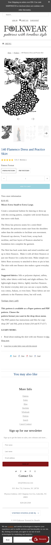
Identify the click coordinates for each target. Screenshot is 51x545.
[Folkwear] (25, 32)
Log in (14, 20)
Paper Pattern (8, 171)
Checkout (34, 20)
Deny (31, 540)
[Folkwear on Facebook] (20, 471)
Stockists (25, 408)
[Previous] (18, 118)
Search (25, 420)
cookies (10, 526)
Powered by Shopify (32, 520)
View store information (11, 196)
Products (16, 53)
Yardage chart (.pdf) (10, 301)
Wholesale (25, 412)
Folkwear (20, 520)
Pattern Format (7, 165)
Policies (25, 416)
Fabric (25, 400)
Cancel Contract (25, 424)
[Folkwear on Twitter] (16, 471)
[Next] (32, 118)
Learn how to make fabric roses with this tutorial (20, 346)
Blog (25, 404)
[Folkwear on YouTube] (25, 471)
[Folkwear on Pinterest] (30, 471)
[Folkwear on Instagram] (35, 471)
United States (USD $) (24, 513)
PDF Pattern (24, 171)
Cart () (24, 20)
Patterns (25, 396)
